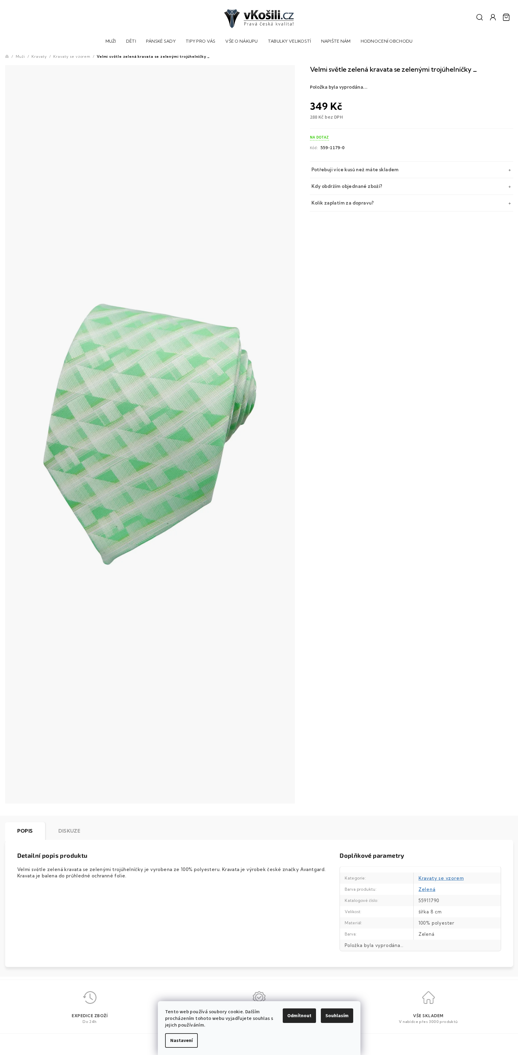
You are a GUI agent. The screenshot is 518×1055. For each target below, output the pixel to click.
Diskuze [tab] (69, 831)
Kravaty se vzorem (441, 878)
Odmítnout (299, 1015)
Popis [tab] (25, 831)
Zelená (427, 889)
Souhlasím (337, 1015)
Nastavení (181, 1040)
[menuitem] (111, 42)
